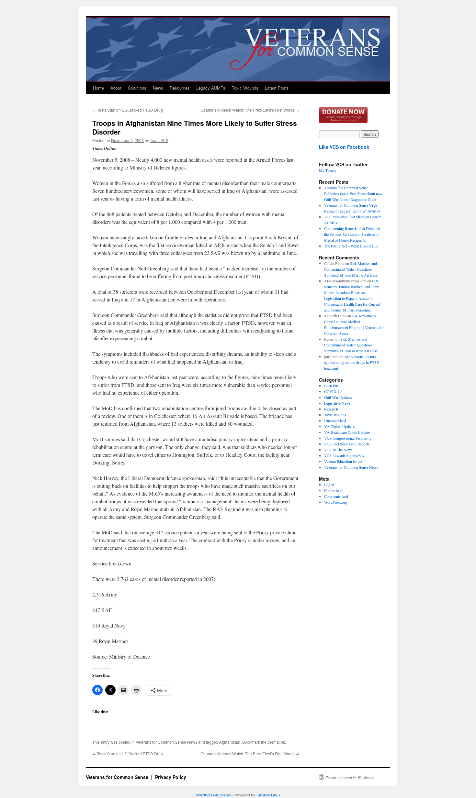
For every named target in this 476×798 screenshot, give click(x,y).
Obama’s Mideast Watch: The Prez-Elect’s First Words (250, 110)
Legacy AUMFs (210, 88)
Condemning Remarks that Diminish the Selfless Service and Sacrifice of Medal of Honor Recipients (352, 234)
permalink (276, 742)
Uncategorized (335, 420)
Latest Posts (277, 88)
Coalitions (137, 88)
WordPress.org (335, 502)
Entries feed (333, 490)
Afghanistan (229, 742)
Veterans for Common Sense (118, 777)
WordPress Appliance (214, 795)
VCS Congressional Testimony (347, 438)
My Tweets (327, 170)
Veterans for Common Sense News (166, 742)
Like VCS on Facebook (344, 147)
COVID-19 (333, 391)
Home (98, 88)
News (158, 88)
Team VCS (159, 140)
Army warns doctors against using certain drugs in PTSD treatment (352, 362)
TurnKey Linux (268, 795)
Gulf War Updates (338, 397)
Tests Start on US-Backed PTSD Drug (127, 110)
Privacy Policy (170, 777)
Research (331, 408)
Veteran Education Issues (343, 461)
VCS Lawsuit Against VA (344, 455)
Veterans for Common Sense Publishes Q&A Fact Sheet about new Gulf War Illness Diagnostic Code (353, 193)
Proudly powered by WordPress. (350, 777)
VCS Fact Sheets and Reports (346, 443)
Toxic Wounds (245, 88)
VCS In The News (338, 449)
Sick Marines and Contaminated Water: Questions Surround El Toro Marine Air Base (351, 269)
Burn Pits (331, 385)
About (115, 88)
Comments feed (336, 496)
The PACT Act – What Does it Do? (351, 245)
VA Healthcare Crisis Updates (347, 432)
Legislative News (337, 403)
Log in (329, 484)
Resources (180, 88)
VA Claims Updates (339, 426)
